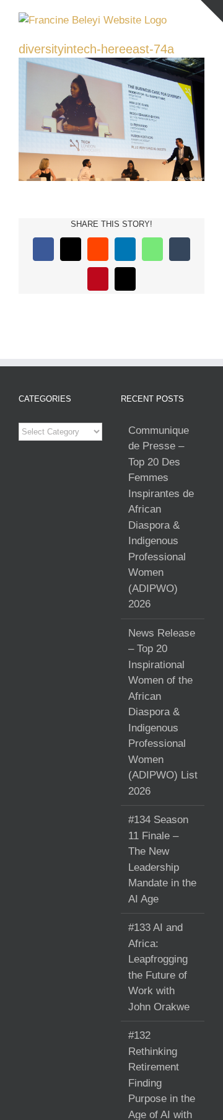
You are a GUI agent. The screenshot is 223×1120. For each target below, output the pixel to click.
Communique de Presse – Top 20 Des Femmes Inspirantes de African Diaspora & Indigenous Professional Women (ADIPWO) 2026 (161, 518)
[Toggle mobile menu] (199, 18)
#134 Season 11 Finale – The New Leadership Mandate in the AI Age (162, 859)
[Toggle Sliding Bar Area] (212, 11)
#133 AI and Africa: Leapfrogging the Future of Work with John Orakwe (159, 967)
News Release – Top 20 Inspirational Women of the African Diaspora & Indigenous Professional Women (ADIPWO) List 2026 (163, 712)
